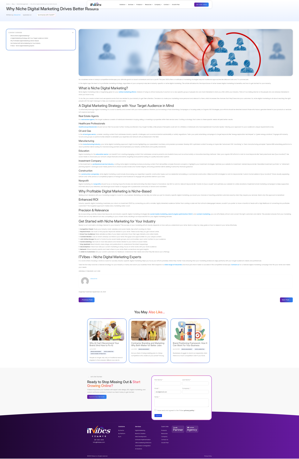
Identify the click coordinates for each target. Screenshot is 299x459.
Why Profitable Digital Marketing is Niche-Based (24, 41)
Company (157, 4)
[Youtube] (100, 436)
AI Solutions (138, 449)
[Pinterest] (102, 436)
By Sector (121, 430)
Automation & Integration (143, 445)
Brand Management (96, 351)
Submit (158, 415)
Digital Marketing (108, 351)
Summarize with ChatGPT (46, 15)
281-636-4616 (201, 5)
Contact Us (164, 439)
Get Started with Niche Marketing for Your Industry (25, 43)
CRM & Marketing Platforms (143, 442)
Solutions (122, 4)
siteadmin (17, 15)
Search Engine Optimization (98, 353)
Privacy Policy (208, 456)
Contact (166, 4)
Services (130, 4)
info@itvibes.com (99, 442)
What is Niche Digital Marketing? (20, 35)
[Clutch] (105, 436)
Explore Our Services (97, 397)
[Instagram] (95, 436)
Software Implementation (143, 439)
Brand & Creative (140, 433)
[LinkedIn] (97, 436)
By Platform (121, 433)
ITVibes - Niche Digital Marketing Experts (22, 45)
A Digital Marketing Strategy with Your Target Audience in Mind (29, 38)
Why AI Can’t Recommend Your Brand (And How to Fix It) (104, 344)
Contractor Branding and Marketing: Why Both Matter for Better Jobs (148, 344)
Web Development (140, 436)
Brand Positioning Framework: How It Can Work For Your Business (190, 344)
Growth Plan (176, 4)
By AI (119, 436)
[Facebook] (92, 436)
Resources (148, 4)
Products (139, 4)
